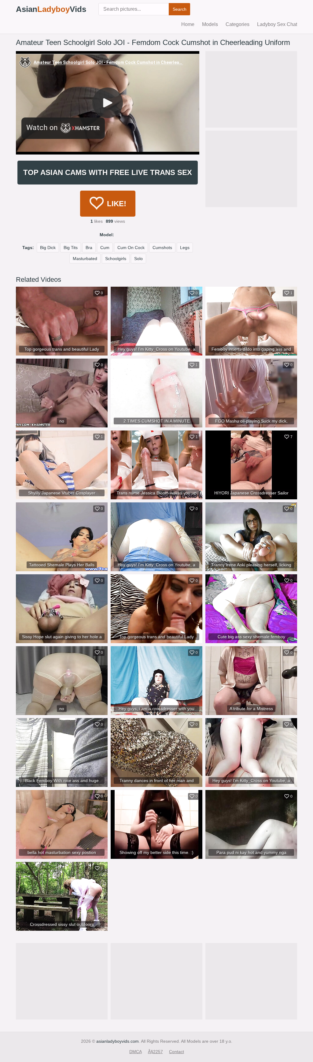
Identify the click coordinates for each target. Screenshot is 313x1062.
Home (187, 24)
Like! (116, 203)
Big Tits (71, 247)
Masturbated (85, 258)
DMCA (135, 1051)
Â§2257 (155, 1051)
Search (179, 9)
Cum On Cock (131, 247)
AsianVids (51, 9)
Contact (176, 1051)
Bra (89, 247)
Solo (138, 258)
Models (210, 24)
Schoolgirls (115, 258)
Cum (104, 247)
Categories (237, 24)
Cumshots (162, 247)
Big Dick (48, 247)
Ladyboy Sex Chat (277, 24)
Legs (185, 247)
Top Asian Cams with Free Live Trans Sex (107, 172)
